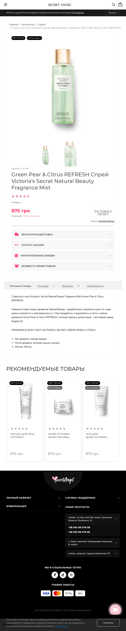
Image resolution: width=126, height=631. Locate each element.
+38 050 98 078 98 (79, 527)
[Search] (113, 4)
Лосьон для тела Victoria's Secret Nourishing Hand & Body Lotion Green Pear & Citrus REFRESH (23, 436)
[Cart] (120, 4)
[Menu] (5, 4)
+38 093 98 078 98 (79, 532)
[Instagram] (71, 575)
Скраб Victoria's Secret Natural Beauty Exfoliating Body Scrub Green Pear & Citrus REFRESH (62, 436)
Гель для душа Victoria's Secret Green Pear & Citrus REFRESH (99, 436)
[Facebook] (55, 575)
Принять (108, 622)
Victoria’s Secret (106, 221)
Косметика (27, 24)
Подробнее (78, 12)
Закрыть (112, 12)
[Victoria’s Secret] (102, 213)
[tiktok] (63, 575)
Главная (13, 24)
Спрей (41, 24)
